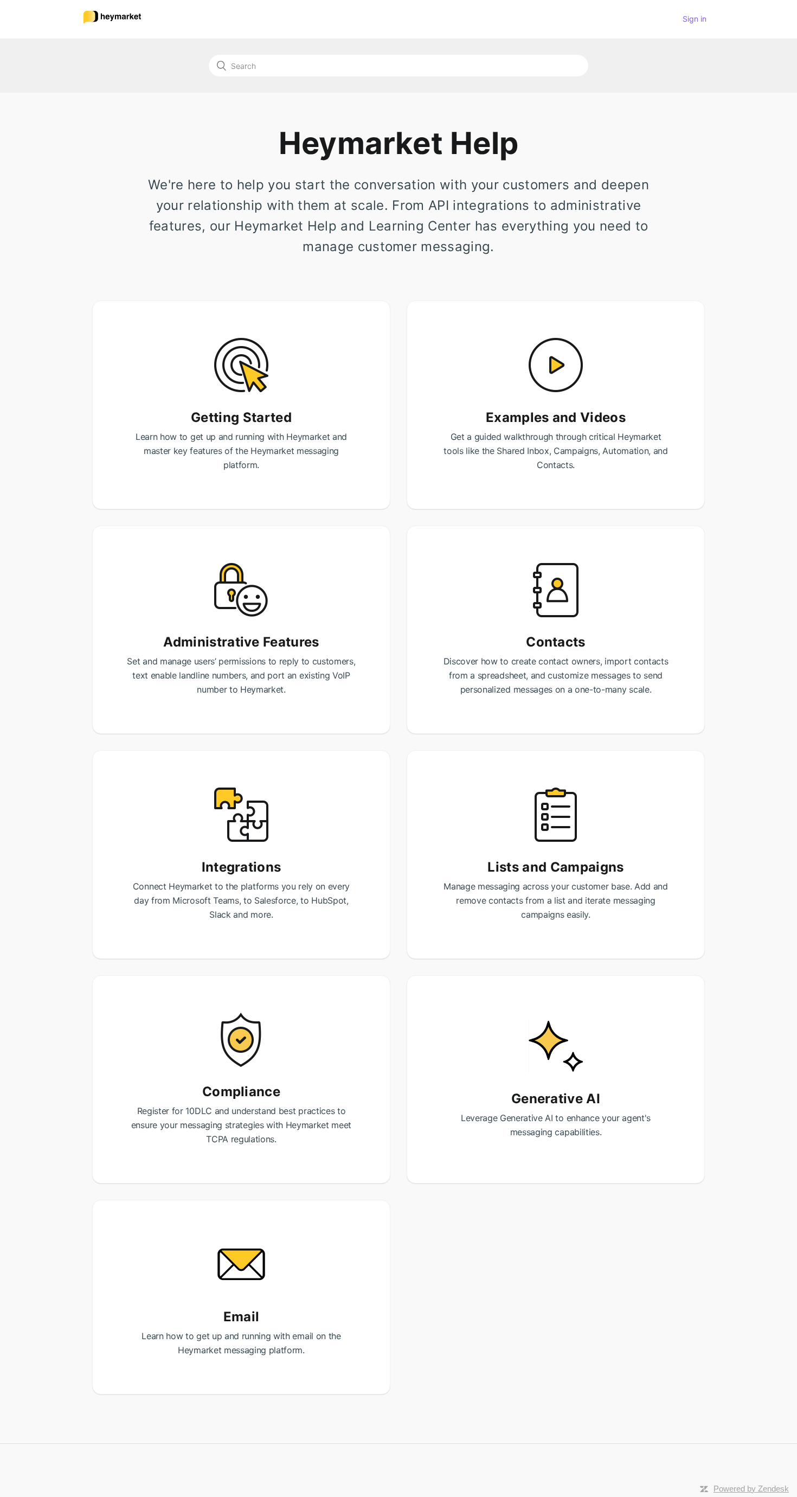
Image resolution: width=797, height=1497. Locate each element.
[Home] (112, 23)
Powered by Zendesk (751, 1488)
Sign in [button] (694, 18)
